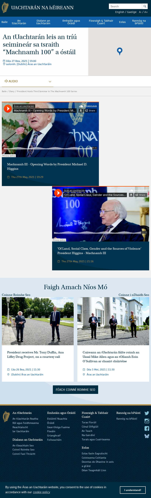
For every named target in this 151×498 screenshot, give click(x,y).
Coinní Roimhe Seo (23, 449)
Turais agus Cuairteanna (96, 439)
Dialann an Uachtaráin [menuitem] (43, 22)
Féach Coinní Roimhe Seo (75, 390)
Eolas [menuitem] (122, 22)
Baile (4, 91)
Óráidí (50, 423)
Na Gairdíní (88, 435)
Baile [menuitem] (4, 22)
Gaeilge (131, 12)
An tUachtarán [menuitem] (19, 22)
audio (20, 81)
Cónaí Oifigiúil (90, 426)
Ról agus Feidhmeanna (26, 423)
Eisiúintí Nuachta (57, 418)
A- (140, 12)
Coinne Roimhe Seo (16, 295)
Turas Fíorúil (89, 422)
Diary (11, 91)
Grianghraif (53, 435)
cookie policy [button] (41, 492)
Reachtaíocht (20, 427)
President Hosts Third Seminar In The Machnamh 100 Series (47, 91)
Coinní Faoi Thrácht (24, 453)
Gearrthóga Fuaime (58, 427)
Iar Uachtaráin (21, 431)
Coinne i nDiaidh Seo (134, 295)
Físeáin (51, 431)
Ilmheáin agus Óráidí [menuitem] (71, 22)
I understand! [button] (132, 490)
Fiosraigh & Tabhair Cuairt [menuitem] (101, 22)
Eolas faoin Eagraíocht (95, 453)
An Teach (87, 431)
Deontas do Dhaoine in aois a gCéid (98, 464)
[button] (119, 51)
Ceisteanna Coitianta (94, 457)
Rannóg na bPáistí (126, 418)
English (119, 12)
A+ (146, 12)
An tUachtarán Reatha (25, 418)
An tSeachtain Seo (23, 445)
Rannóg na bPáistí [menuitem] (139, 22)
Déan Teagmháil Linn (94, 470)
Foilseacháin (54, 439)
